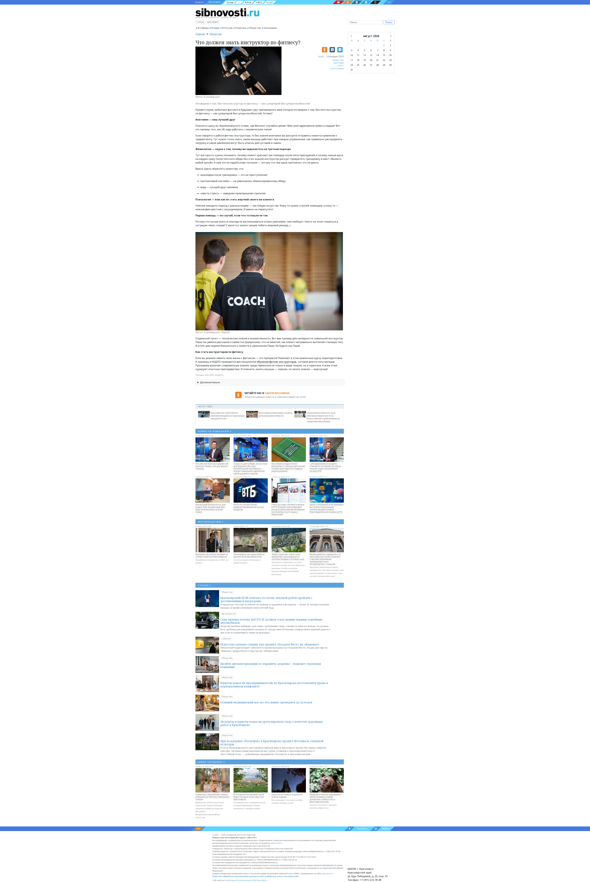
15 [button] (384, 55)
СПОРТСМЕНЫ (337, 68)
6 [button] (371, 50)
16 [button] (390, 55)
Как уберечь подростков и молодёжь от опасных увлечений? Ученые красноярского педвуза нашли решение (288, 467)
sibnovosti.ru (276, 843)
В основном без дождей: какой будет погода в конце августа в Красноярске (249, 797)
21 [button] (377, 60)
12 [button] (364, 55)
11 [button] (358, 55)
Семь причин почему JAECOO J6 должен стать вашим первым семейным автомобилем (271, 621)
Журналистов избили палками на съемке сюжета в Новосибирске (211, 555)
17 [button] (351, 60)
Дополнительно (210, 382)
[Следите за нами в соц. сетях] (338, 2)
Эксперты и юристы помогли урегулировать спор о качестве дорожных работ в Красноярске (271, 723)
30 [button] (390, 64)
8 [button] (384, 50)
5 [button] (364, 50)
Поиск (389, 22)
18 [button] (358, 60)
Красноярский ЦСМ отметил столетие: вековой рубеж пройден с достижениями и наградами (266, 599)
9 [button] (390, 50)
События (226, 638)
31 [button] (351, 69)
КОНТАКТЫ (362, 828)
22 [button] (384, 60)
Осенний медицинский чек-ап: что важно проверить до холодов (266, 702)
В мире (215, 27)
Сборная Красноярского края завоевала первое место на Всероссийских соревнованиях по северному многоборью (323, 417)
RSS (198, 828)
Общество (255, 27)
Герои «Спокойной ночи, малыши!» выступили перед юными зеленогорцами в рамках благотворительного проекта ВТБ (327, 508)
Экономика (270, 27)
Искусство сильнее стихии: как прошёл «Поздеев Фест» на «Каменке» (269, 644)
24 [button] (351, 64)
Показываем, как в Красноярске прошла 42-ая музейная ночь (249, 555)
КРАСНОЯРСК (215, 2)
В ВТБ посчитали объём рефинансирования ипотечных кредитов (249, 507)
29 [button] (384, 64)
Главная (200, 34)
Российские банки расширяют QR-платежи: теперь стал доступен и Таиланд (212, 466)
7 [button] (377, 50)
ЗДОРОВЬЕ (338, 62)
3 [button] (351, 50)
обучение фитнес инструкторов (276, 361)
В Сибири (203, 27)
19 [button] (364, 60)
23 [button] (390, 60)
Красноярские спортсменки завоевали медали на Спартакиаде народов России (227, 415)
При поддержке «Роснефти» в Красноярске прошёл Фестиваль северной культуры (271, 742)
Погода (230, 2)
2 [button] (390, 45)
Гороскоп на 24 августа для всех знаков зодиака (286, 795)
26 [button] (364, 64)
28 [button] (377, 64)
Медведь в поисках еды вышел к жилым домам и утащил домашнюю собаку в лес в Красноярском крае (326, 798)
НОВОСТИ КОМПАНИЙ (215, 431)
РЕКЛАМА (386, 828)
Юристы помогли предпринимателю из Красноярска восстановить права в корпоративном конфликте (274, 684)
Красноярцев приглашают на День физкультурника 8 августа (275, 414)
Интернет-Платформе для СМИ (242, 880)
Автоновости (228, 613)
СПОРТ (340, 65)
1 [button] (384, 45)
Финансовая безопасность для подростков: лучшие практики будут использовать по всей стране (210, 508)
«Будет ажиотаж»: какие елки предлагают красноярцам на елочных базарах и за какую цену (287, 556)
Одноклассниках (277, 393)
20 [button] (371, 60)
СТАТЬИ (204, 585)
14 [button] (377, 55)
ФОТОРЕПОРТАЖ (211, 521)
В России (227, 27)
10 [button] (351, 55)
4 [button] (358, 50)
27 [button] (371, 64)
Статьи (200, 22)
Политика (240, 27)
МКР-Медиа (212, 22)
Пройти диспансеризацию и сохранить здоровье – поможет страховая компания (270, 665)
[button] (351, 36)
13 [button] (371, 55)
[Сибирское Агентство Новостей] (227, 12)
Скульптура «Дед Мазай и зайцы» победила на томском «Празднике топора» (212, 797)
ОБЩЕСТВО (338, 60)
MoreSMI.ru (262, 880)
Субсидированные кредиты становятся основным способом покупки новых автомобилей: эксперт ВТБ (325, 467)
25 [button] (358, 64)
